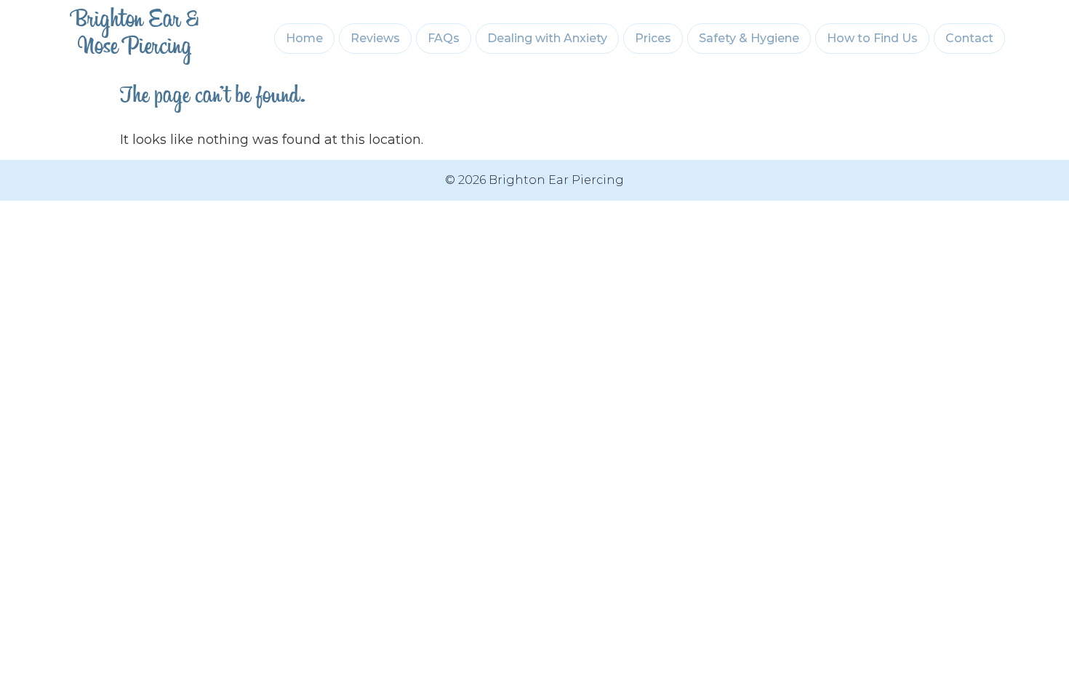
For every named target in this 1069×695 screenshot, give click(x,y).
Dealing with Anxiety (547, 38)
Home (304, 38)
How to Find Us (872, 38)
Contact (969, 38)
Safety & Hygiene (749, 38)
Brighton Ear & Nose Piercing (134, 38)
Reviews (375, 38)
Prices (653, 38)
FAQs (444, 38)
